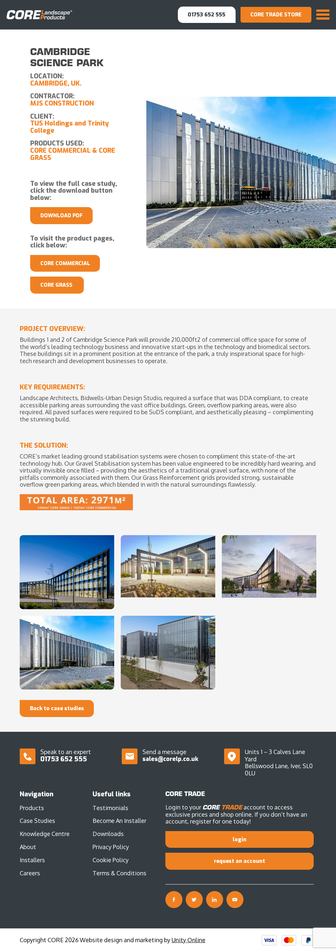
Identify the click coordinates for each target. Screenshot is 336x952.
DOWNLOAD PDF (61, 215)
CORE (39, 14)
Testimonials (110, 807)
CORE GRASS (57, 285)
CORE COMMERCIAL (65, 263)
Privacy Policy (111, 846)
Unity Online (188, 939)
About (28, 846)
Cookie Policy (111, 860)
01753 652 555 (206, 14)
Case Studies (37, 820)
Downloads (108, 833)
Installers (32, 860)
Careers (30, 873)
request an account (239, 861)
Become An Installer (119, 820)
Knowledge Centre (45, 833)
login (239, 839)
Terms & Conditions (119, 873)
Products (32, 807)
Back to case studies (57, 708)
